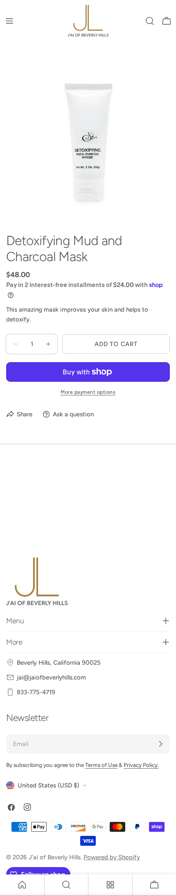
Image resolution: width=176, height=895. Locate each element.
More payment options (88, 392)
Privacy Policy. (141, 765)
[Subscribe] (160, 744)
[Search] (150, 21)
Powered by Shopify (111, 857)
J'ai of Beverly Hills (55, 857)
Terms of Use (101, 765)
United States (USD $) (48, 785)
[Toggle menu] (9, 21)
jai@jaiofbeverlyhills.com (51, 677)
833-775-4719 (36, 692)
